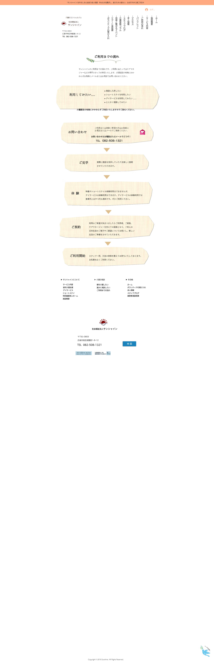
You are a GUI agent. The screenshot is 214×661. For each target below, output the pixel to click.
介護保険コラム (120, 24)
